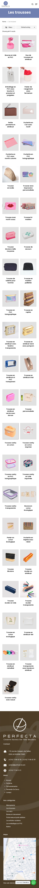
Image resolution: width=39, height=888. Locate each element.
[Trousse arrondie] (10, 174)
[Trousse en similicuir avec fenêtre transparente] (10, 330)
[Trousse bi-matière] (28, 206)
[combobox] (26, 27)
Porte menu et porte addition (15, 817)
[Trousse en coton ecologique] (10, 621)
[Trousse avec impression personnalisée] (28, 174)
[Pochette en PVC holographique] (28, 142)
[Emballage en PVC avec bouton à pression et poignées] (10, 75)
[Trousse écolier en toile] (10, 589)
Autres (8, 826)
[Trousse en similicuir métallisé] (10, 652)
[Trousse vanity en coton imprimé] (28, 431)
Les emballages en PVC (14, 823)
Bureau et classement (13, 814)
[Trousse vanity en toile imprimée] (28, 463)
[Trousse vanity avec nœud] (10, 686)
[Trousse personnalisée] (28, 397)
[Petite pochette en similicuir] (10, 111)
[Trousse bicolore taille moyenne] (10, 235)
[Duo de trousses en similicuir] (28, 43)
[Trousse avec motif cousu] (10, 206)
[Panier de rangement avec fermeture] (28, 75)
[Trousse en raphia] (28, 298)
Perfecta (9, 783)
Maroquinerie (10, 805)
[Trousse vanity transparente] (10, 494)
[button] (36, 4)
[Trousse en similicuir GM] (28, 621)
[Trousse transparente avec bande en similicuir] (28, 652)
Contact (8, 792)
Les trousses (10, 808)
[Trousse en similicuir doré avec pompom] (28, 330)
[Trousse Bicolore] (10, 557)
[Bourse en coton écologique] (28, 494)
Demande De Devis (12, 789)
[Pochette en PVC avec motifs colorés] (10, 142)
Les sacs (9, 811)
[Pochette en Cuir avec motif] (28, 111)
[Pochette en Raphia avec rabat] (28, 526)
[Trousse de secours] (28, 235)
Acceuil (8, 780)
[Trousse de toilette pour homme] (10, 267)
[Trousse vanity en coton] (10, 431)
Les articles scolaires (13, 820)
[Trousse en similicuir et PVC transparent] (10, 364)
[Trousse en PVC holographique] (10, 298)
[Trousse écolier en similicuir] (28, 557)
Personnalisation (11, 786)
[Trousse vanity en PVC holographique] (10, 463)
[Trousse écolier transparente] (28, 589)
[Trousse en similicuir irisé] (28, 364)
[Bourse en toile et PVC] (10, 43)
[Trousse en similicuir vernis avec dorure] (10, 397)
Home (4, 21)
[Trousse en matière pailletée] (28, 267)
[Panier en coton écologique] (10, 526)
